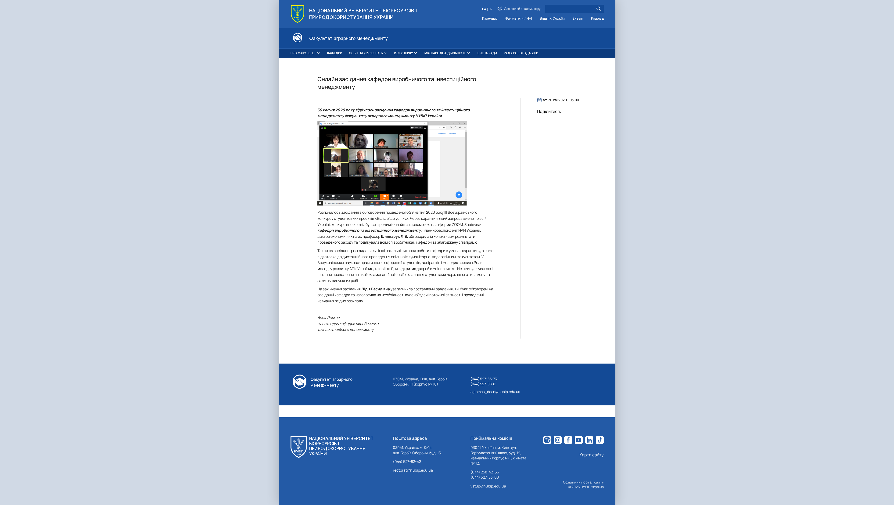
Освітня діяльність (366, 53)
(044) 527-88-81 (483, 384)
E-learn (578, 18)
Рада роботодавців (521, 53)
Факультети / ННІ (518, 18)
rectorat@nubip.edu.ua (413, 470)
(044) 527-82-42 (407, 461)
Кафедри (334, 53)
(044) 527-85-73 (483, 378)
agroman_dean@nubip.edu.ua (495, 391)
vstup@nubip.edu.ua (488, 486)
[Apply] (598, 9)
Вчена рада (487, 53)
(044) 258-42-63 (484, 472)
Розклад (597, 18)
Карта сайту (591, 455)
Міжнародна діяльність (445, 53)
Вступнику (403, 53)
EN (490, 9)
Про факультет (303, 53)
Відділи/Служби (552, 18)
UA (484, 9)
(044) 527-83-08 (484, 477)
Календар (489, 18)
